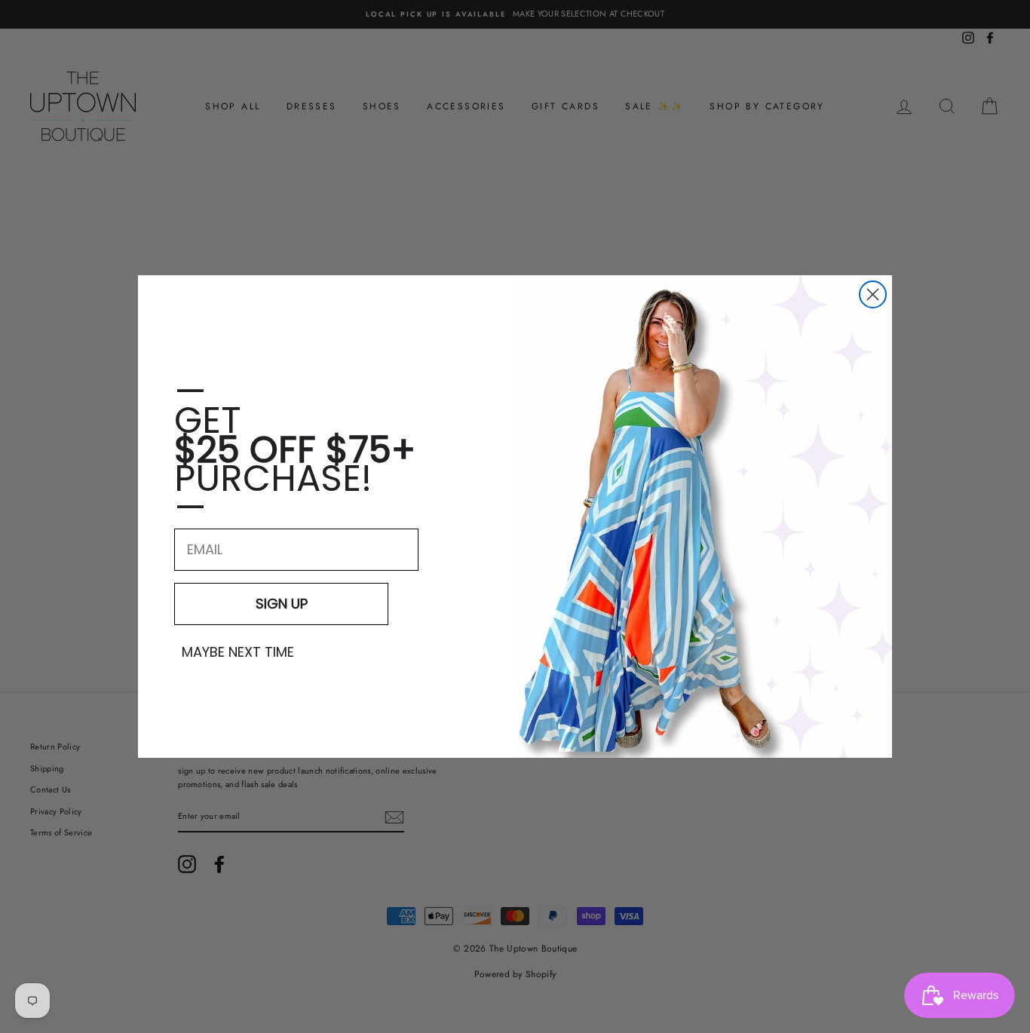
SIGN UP (282, 603)
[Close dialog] (873, 294)
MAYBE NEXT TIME (238, 652)
